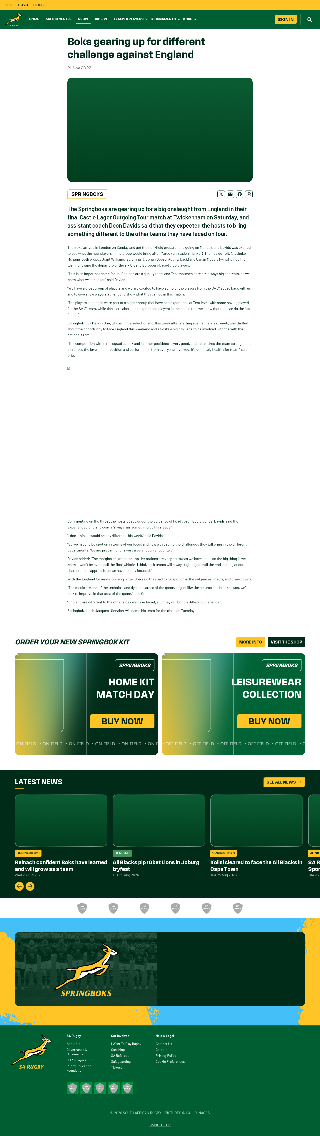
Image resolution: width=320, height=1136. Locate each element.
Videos (101, 19)
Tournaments (163, 19)
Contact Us (164, 1044)
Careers (161, 1050)
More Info (250, 642)
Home (34, 19)
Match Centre (58, 19)
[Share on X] (221, 194)
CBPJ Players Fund (80, 1060)
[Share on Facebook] (239, 194)
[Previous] (19, 886)
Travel (23, 4)
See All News (281, 782)
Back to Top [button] (160, 1125)
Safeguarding (121, 1061)
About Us (73, 1044)
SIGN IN (286, 19)
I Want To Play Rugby (126, 1044)
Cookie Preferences (170, 1061)
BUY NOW (122, 721)
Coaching (118, 1050)
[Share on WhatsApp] (249, 194)
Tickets (38, 4)
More (187, 19)
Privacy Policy (166, 1056)
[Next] (30, 886)
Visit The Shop (286, 642)
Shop (9, 4)
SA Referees (120, 1056)
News (83, 19)
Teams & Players (129, 19)
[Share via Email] (230, 194)
